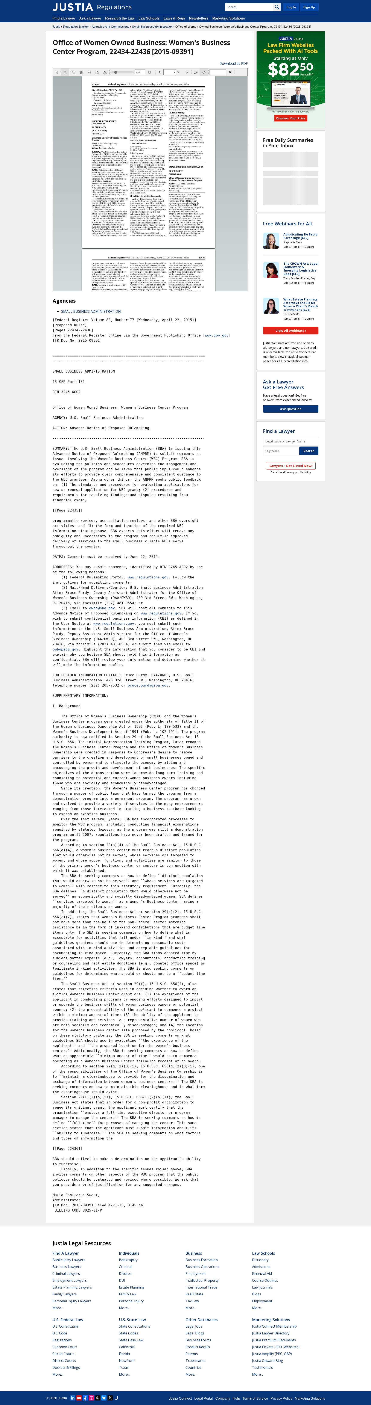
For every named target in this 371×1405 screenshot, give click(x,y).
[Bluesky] (103, 1397)
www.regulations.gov (148, 577)
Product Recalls (198, 1347)
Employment (196, 1273)
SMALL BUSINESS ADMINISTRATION (91, 311)
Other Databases (202, 1319)
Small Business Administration (152, 26)
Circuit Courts (63, 1353)
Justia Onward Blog (267, 1360)
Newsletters (198, 18)
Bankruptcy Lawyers (68, 1259)
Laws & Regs (174, 18)
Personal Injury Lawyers (71, 1301)
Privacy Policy (281, 1398)
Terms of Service (255, 1398)
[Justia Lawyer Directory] (116, 1397)
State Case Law (131, 1340)
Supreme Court (64, 1347)
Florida (124, 1353)
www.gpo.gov (217, 335)
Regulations (62, 1340)
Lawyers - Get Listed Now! (290, 465)
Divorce (125, 1273)
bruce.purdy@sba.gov (148, 685)
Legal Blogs (195, 1333)
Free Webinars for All (287, 223)
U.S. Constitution (65, 1326)
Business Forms (198, 1340)
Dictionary (260, 1259)
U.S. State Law (132, 1319)
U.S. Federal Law (67, 1319)
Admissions (261, 1266)
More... (57, 1307)
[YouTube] (79, 1397)
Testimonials (262, 1367)
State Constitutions (134, 1326)
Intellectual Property (202, 1280)
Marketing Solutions (228, 18)
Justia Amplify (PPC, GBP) (272, 1353)
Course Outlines (265, 1280)
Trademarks (195, 1360)
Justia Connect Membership (274, 1326)
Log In (291, 7)
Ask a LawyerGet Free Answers (283, 384)
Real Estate (194, 1294)
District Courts (64, 1360)
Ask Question (290, 409)
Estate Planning (131, 1287)
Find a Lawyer (63, 18)
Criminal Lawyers (66, 1273)
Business (194, 1253)
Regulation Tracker (76, 26)
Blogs (256, 1294)
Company (222, 1398)
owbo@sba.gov (102, 608)
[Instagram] (91, 1397)
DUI (122, 1280)
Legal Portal (203, 1398)
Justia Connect (180, 1398)
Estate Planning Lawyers (72, 1287)
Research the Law (119, 18)
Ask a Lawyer (90, 18)
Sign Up (309, 7)
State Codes (128, 1333)
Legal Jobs (194, 1326)
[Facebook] (85, 1397)
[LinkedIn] (72, 1397)
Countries (193, 1367)
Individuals (129, 1253)
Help (236, 1398)
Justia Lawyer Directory (270, 1333)
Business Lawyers (66, 1266)
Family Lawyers (64, 1294)
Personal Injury (131, 1301)
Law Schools (149, 18)
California (127, 1347)
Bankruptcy (128, 1259)
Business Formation (202, 1259)
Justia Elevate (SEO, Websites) (276, 1347)
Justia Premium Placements (274, 1340)
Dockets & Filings (66, 1367)
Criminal (125, 1266)
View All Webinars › (290, 330)
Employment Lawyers (69, 1280)
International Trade (201, 1287)
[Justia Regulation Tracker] (72, 7)
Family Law (127, 1294)
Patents (192, 1353)
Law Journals (262, 1287)
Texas (124, 1367)
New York (127, 1360)
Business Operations (202, 1266)
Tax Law (192, 1301)
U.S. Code (59, 1333)
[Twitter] (110, 1397)
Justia (56, 26)
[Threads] (97, 1397)
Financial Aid (262, 1273)
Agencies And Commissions (110, 26)
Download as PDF (233, 63)
